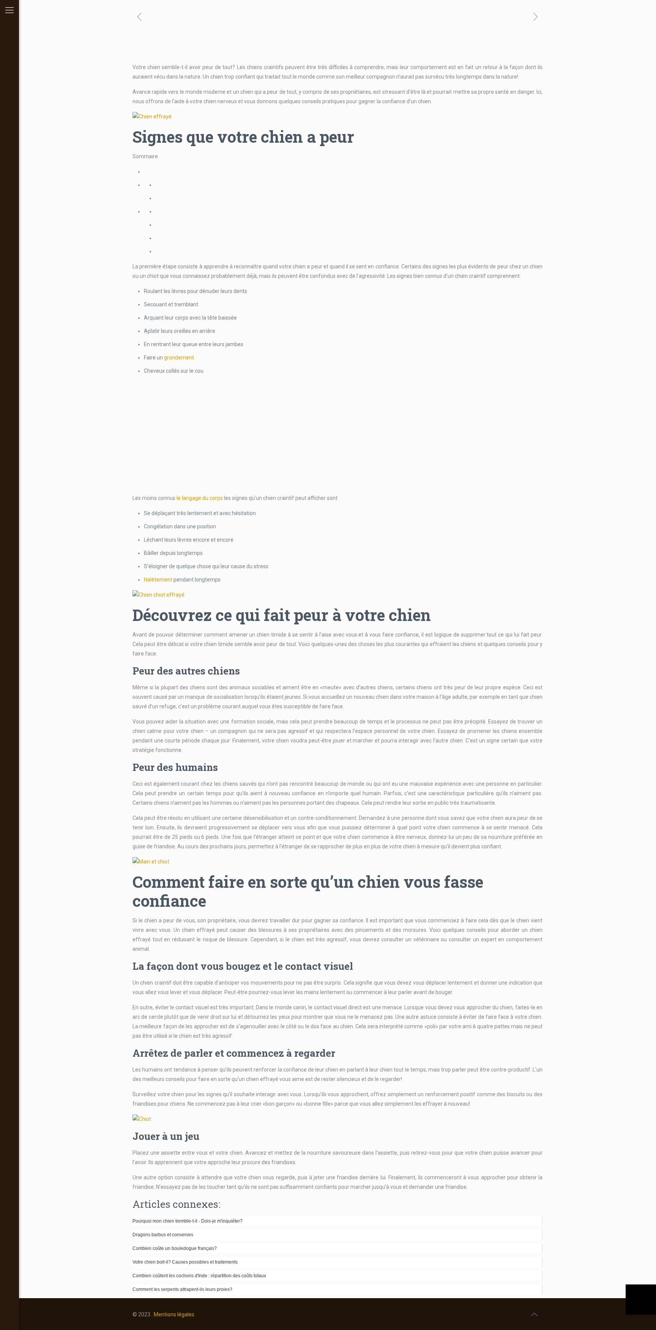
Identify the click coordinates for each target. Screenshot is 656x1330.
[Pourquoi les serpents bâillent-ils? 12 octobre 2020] (641, 1299)
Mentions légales (174, 1314)
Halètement (158, 580)
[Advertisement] (337, 434)
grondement (179, 358)
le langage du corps (200, 498)
